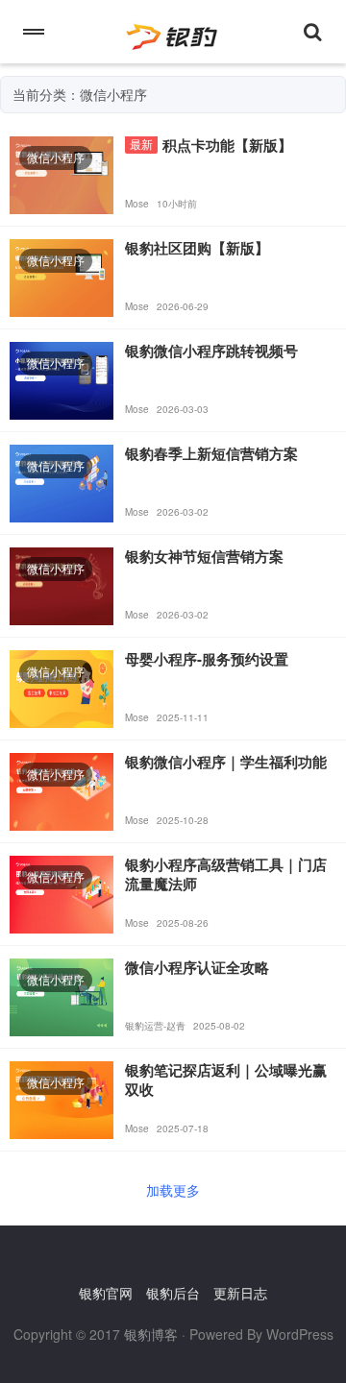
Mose (137, 203)
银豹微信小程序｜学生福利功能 (226, 761)
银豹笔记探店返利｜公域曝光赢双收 (226, 1079)
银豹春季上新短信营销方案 (211, 453)
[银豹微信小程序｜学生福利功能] (61, 789)
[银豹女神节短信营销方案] (61, 584)
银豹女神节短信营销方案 (204, 556)
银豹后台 (173, 1292)
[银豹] (173, 31)
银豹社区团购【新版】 (197, 247)
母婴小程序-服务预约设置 (206, 658)
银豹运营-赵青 (155, 1025)
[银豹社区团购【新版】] (61, 275)
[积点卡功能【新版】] (61, 172)
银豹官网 (106, 1292)
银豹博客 (151, 1334)
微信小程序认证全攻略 (197, 967)
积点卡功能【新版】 (227, 145)
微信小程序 (56, 157)
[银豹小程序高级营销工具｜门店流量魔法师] (61, 892)
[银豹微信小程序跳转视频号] (61, 378)
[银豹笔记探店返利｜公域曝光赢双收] (61, 1097)
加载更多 (173, 1190)
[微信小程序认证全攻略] (61, 995)
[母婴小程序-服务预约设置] (61, 686)
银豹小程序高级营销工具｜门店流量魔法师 (226, 874)
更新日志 (240, 1292)
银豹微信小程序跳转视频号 (211, 350)
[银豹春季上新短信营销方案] (61, 481)
